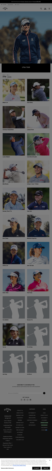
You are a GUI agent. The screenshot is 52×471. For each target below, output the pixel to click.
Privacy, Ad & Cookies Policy (19, 465)
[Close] (49, 460)
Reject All (46, 468)
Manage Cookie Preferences (7, 468)
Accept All (36, 468)
